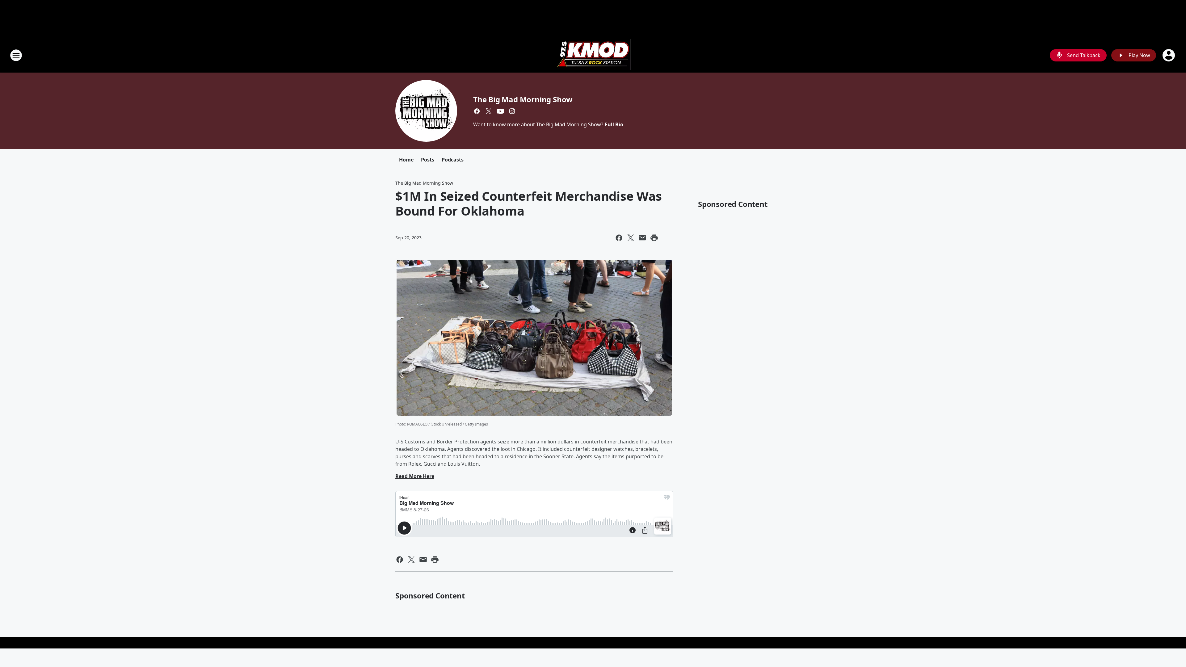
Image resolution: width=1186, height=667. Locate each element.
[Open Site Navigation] (16, 55)
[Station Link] (593, 55)
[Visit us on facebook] (477, 111)
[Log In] (1169, 55)
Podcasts (453, 159)
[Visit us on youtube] (500, 111)
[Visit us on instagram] (512, 111)
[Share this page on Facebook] (619, 237)
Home (406, 159)
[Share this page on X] (630, 237)
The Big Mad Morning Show (523, 99)
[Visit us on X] (488, 111)
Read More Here (414, 476)
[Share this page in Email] (642, 237)
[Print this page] (654, 237)
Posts (427, 159)
